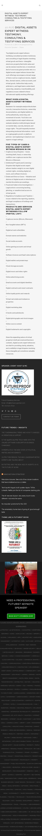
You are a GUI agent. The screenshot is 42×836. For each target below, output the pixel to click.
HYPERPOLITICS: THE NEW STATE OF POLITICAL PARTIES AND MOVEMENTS (19, 451)
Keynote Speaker (11, 47)
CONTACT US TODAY (11, 416)
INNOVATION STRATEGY (14, 474)
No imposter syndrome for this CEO (14, 504)
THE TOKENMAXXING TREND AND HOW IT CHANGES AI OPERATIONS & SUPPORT (20, 434)
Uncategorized (24, 44)
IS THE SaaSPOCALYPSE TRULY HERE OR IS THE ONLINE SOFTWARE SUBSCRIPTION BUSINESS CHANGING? (18, 442)
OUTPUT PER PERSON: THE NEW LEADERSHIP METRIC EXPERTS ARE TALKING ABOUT (21, 458)
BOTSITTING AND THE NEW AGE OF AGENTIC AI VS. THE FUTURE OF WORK (20, 466)
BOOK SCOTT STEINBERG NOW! (21, 616)
